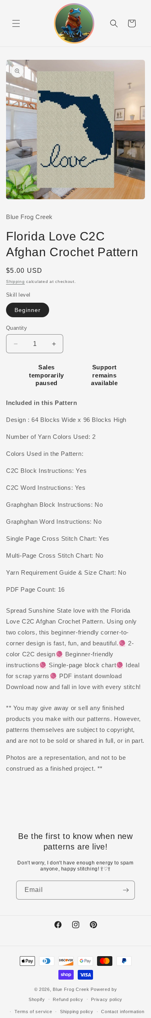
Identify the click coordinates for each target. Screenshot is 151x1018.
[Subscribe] (125, 890)
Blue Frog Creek (71, 989)
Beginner (27, 310)
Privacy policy (106, 999)
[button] (16, 23)
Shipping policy (76, 1011)
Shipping (15, 281)
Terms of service (33, 1011)
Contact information (122, 1011)
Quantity (16, 328)
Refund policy (68, 999)
